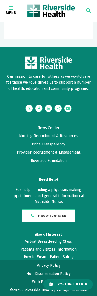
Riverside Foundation (49, 160)
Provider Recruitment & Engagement (48, 152)
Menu (11, 12)
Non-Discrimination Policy (48, 274)
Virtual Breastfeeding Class (48, 241)
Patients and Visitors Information (48, 249)
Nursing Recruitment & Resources (48, 136)
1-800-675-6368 (51, 216)
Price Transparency (48, 144)
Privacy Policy (49, 265)
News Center (48, 128)
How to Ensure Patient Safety (49, 257)
